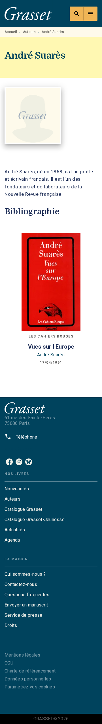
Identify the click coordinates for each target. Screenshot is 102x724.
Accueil (11, 32)
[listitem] (9, 462)
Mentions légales (22, 655)
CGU (9, 663)
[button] (51, 489)
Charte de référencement (30, 671)
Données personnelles (28, 679)
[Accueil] (28, 13)
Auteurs (29, 32)
